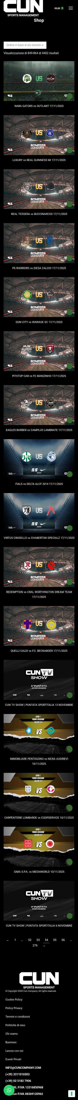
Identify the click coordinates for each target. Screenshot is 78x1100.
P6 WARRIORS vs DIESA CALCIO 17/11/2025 (39, 268)
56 (63, 940)
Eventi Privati (13, 1059)
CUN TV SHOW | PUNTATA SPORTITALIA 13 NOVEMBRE (39, 705)
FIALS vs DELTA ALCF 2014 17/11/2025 (39, 484)
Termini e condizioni (17, 1016)
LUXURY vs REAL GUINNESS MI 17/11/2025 (39, 160)
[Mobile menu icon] (70, 8)
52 (29, 940)
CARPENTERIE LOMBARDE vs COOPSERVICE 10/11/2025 (39, 817)
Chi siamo (11, 1033)
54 (46, 940)
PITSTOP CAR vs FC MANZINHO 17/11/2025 (39, 376)
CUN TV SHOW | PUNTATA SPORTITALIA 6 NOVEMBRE (39, 925)
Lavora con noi (14, 1050)
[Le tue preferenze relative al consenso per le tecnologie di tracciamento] (71, 1093)
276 (35, 945)
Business (11, 1042)
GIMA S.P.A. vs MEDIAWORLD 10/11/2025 (39, 871)
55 (54, 940)
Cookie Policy (13, 999)
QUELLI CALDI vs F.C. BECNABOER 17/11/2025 (39, 650)
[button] (9, 1090)
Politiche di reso (15, 1025)
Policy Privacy (13, 1008)
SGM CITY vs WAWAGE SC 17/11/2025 (39, 322)
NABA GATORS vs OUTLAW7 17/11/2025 (39, 106)
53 (38, 940)
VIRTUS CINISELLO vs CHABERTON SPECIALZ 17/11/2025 (39, 538)
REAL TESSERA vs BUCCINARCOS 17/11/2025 (39, 214)
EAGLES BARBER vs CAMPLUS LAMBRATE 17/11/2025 (39, 430)
